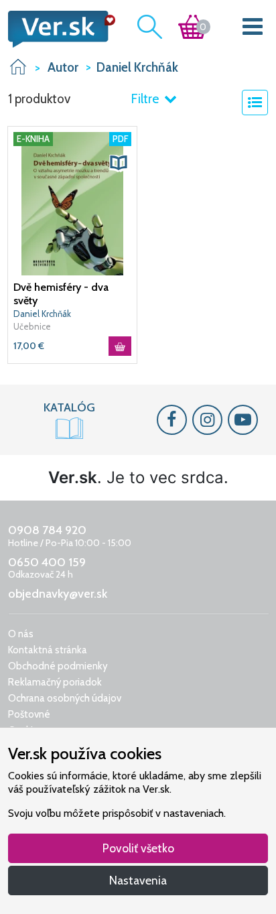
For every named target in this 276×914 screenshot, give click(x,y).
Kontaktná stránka (47, 650)
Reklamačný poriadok (55, 682)
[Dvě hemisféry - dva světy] (72, 202)
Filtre (146, 99)
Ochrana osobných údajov (64, 698)
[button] (118, 162)
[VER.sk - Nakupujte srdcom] (57, 29)
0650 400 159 (47, 562)
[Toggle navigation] (253, 29)
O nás (20, 634)
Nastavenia (138, 880)
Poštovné (29, 714)
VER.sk (18, 66)
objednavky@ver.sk (57, 593)
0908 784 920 (47, 530)
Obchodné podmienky (58, 666)
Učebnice (32, 326)
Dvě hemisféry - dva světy (61, 294)
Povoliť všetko (138, 848)
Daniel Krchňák (42, 313)
